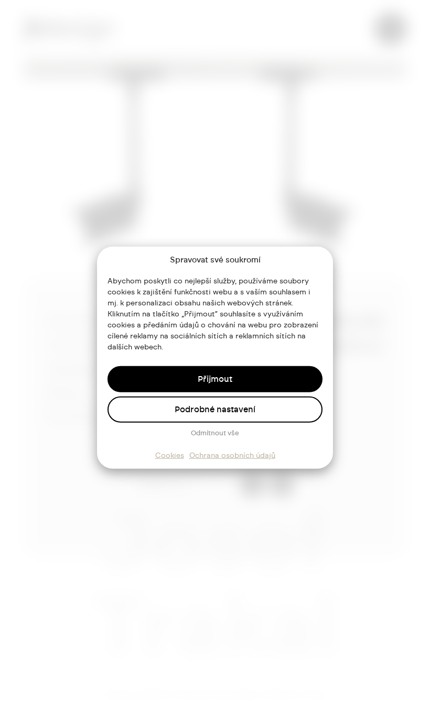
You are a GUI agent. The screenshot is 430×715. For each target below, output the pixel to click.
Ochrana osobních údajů (232, 455)
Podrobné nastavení (215, 409)
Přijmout (215, 379)
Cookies (169, 455)
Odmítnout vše (215, 433)
